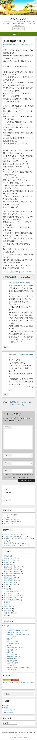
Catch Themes (23, 737)
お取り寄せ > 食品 (9, 560)
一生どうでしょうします (13, 632)
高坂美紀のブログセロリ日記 (15, 648)
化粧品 (6, 602)
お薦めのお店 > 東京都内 (11, 569)
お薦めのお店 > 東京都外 (11, 571)
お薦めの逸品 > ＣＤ (10, 578)
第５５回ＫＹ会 (8, 524)
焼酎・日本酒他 (8, 613)
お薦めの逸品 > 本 (9, 582)
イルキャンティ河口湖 (10, 515)
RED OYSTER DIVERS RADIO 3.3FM (17, 667)
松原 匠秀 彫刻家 (11, 661)
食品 (5, 615)
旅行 (5, 604)
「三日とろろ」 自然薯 (11, 536)
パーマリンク (30, 272)
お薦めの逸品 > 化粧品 (11, 580)
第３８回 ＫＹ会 (9, 534)
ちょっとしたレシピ (10, 591)
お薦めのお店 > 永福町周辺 (12, 573)
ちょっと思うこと (9, 593)
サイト (7, 470)
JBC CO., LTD (10, 645)
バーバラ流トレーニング (13, 656)
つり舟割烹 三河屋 (12, 663)
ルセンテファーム (11, 669)
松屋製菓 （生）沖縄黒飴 (11, 519)
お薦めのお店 (8, 565)
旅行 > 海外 (7, 611)
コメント (8, 427)
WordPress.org (8, 712)
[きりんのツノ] (18, 14)
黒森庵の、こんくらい (13, 641)
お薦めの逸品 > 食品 (10, 584)
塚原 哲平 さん (11, 650)
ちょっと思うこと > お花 (11, 595)
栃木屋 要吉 (10, 652)
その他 (12, 272)
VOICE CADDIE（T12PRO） (12, 521)
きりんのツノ (18, 18)
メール (7, 463)
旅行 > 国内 (7, 608)
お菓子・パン (8, 562)
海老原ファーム (11, 639)
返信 (6, 347)
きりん (6, 587)
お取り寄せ (7, 556)
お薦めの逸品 (8, 576)
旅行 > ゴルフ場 (9, 606)
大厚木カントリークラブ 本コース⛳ (15, 539)
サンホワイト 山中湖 (12, 643)
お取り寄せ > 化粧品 (10, 558)
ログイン (6, 705)
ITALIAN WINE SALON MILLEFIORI (17, 630)
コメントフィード (9, 710)
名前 (6, 455)
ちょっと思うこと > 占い (11, 597)
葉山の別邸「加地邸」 (10, 543)
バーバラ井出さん (11, 654)
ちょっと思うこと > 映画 (11, 600)
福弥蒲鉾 (6, 517)
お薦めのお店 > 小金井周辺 (12, 567)
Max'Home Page (11, 659)
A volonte (9, 628)
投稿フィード (8, 708)
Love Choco (10, 665)
